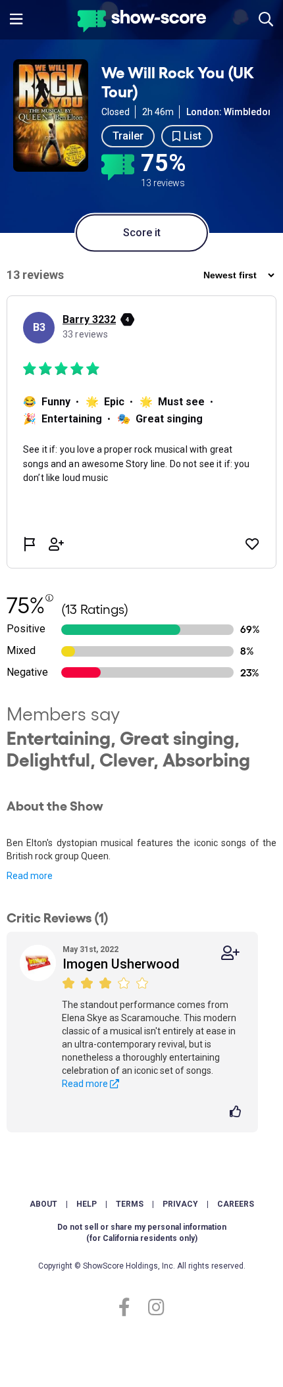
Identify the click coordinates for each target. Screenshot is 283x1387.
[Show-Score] (142, 23)
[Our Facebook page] (130, 1308)
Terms (129, 1204)
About (43, 1204)
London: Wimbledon (229, 112)
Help (86, 1204)
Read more (30, 875)
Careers (235, 1204)
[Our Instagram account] (153, 1308)
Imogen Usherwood (121, 964)
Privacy (180, 1204)
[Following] (230, 953)
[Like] (237, 1112)
